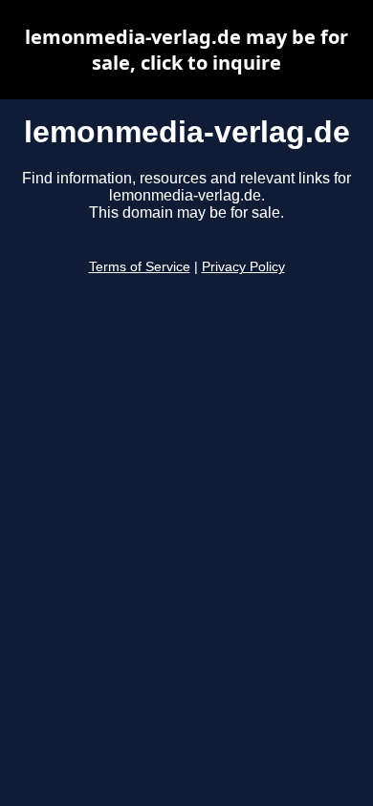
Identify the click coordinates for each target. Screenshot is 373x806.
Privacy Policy (243, 267)
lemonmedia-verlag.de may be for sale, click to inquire (186, 49)
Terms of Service (139, 267)
